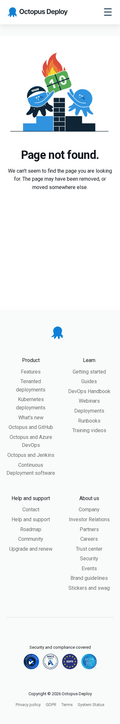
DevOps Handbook (89, 391)
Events (89, 568)
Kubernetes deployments (30, 403)
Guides (89, 381)
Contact (30, 509)
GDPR (51, 704)
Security (89, 558)
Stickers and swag (89, 588)
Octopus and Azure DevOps (31, 441)
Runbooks (89, 421)
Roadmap (30, 529)
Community (30, 539)
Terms (67, 704)
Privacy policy (28, 704)
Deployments (89, 411)
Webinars (89, 401)
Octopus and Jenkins (30, 455)
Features (31, 372)
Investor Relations (89, 519)
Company (89, 509)
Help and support (31, 519)
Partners (89, 529)
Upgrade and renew (30, 549)
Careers (89, 539)
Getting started (89, 372)
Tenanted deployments (30, 385)
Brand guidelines (89, 578)
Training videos (89, 430)
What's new (31, 418)
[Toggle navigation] (108, 12)
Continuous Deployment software (30, 469)
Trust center (89, 549)
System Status (91, 704)
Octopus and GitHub (31, 427)
